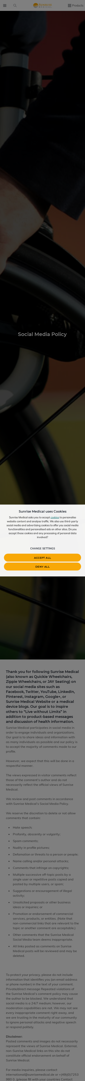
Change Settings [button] (42, 548)
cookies (55, 517)
